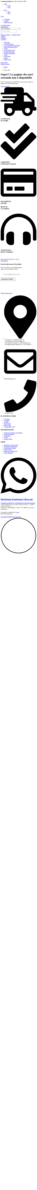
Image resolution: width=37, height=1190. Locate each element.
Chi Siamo (7, 19)
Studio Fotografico (9, 434)
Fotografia (7, 42)
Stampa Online (8, 439)
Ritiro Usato (7, 59)
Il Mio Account (8, 22)
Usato (5, 55)
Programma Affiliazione (10, 446)
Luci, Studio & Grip (9, 50)
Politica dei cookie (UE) (10, 451)
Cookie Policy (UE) (9, 427)
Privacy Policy (8, 449)
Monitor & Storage (9, 52)
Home (5, 67)
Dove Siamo (4, 62)
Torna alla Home (5, 86)
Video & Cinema (8, 44)
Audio (6, 48)
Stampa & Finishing (9, 53)
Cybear (17, 512)
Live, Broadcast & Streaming (12, 45)
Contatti (6, 21)
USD (5, 4)
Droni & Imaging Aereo (10, 47)
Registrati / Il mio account (11, 445)
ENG (5, 10)
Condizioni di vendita (10, 448)
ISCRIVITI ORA (7, 279)
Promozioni (7, 436)
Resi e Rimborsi (8, 453)
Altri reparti (7, 56)
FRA (9, 13)
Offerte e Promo (5, 64)
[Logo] (4, 27)
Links (2, 16)
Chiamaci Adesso (5, 35)
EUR (9, 6)
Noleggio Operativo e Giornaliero (13, 433)
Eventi (6, 437)
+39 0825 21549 (15, 35)
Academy (6, 420)
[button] (18, 553)
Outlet (5, 58)
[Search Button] (1, 33)
